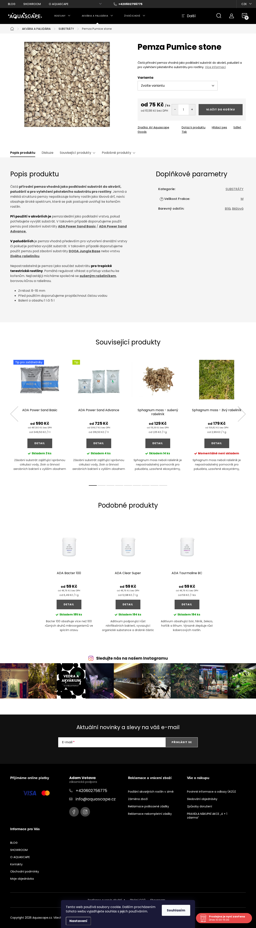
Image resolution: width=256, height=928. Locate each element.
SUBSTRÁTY (234, 189)
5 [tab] (128, 485)
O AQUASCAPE (58, 4)
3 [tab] (110, 485)
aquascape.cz (85, 812)
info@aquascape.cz (96, 799)
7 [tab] (146, 485)
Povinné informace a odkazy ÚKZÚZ (211, 792)
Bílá (228, 208)
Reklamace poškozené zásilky (148, 806)
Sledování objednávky (202, 799)
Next (242, 414)
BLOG (11, 4)
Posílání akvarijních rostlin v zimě (151, 792)
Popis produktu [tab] (22, 153)
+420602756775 (91, 790)
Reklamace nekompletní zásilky (150, 814)
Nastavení (78, 921)
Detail (39, 443)
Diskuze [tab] (47, 153)
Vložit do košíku (220, 109)
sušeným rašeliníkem (98, 276)
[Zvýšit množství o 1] (192, 109)
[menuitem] (62, 16)
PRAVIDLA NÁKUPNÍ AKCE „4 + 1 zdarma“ (207, 816)
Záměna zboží (138, 799)
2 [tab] (102, 485)
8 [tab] (154, 485)
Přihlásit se (182, 742)
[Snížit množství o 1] (175, 109)
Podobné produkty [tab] (116, 153)
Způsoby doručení (199, 806)
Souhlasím (176, 910)
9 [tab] (163, 485)
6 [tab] (137, 485)
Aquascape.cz (74, 812)
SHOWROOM (32, 4)
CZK (244, 4)
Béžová (237, 208)
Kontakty (16, 864)
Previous (14, 414)
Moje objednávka (22, 879)
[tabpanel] (39, 418)
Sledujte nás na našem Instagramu (132, 658)
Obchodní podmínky (24, 871)
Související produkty (75, 153)
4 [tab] (119, 485)
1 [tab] (93, 485)
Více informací (215, 67)
